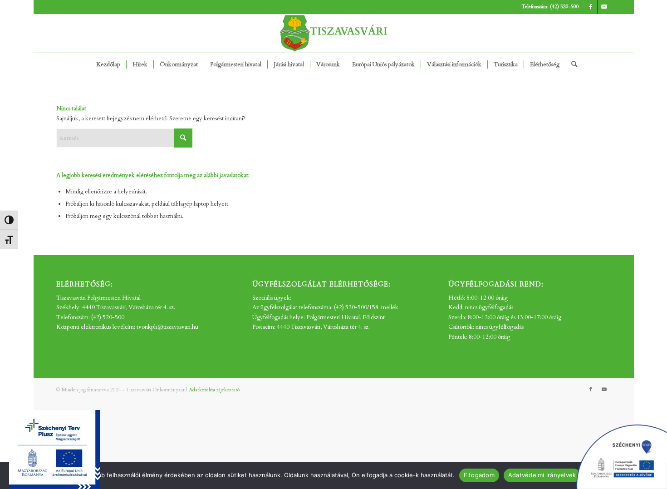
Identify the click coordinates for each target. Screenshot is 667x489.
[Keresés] (571, 64)
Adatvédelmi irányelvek (542, 475)
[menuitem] (108, 64)
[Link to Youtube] (604, 7)
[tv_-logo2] (333, 33)
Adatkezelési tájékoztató (214, 389)
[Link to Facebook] (590, 7)
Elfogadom (479, 475)
